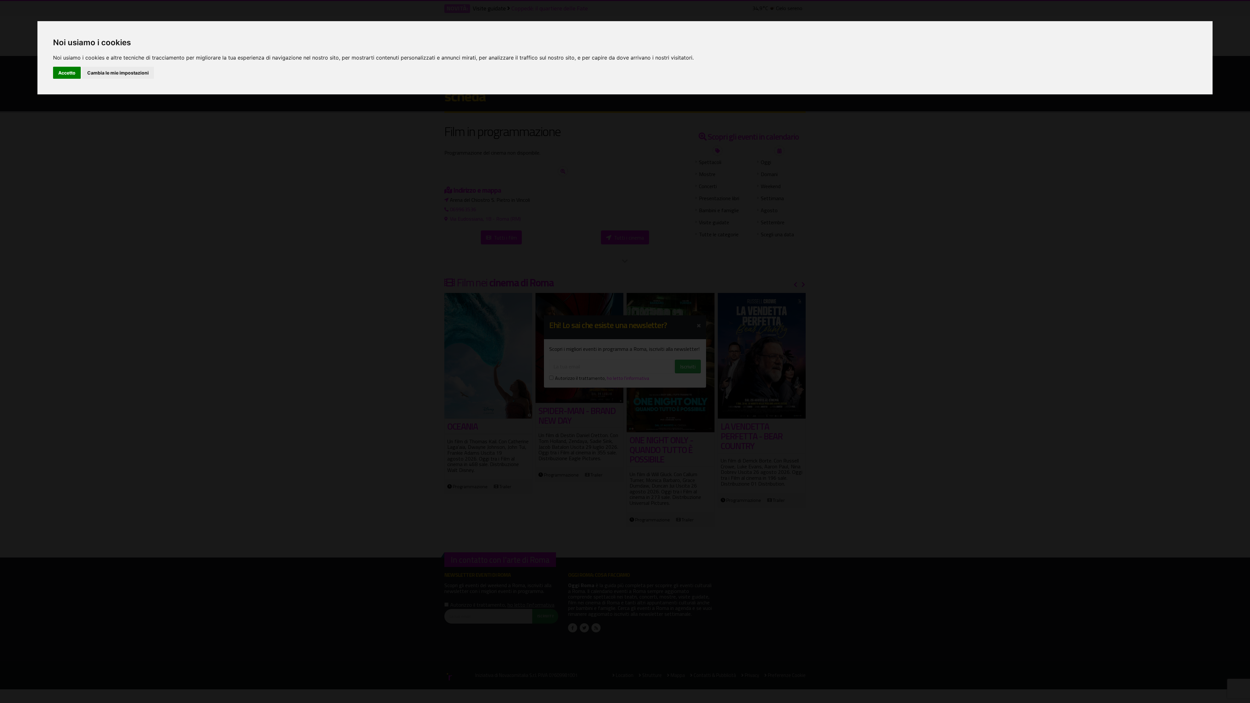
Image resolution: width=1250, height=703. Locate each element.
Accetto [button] (67, 73)
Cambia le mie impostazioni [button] (118, 73)
